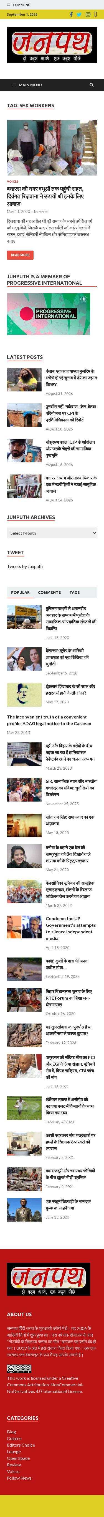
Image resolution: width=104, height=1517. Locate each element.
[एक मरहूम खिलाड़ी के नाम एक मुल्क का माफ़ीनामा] (24, 1201)
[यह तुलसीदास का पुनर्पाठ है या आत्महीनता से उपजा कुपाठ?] (24, 1026)
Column (14, 1438)
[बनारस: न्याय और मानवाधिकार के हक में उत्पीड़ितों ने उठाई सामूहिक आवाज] (24, 477)
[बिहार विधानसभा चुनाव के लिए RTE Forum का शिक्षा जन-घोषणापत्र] (24, 991)
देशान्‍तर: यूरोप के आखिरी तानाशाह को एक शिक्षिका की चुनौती (67, 657)
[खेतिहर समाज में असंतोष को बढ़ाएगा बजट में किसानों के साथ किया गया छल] (24, 1099)
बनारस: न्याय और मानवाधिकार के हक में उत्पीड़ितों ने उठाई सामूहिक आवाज (71, 484)
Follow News (19, 1477)
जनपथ (43, 211)
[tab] (20, 592)
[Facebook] (71, 15)
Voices (13, 181)
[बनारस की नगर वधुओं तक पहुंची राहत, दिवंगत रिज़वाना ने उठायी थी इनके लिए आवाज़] (52, 150)
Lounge (14, 1451)
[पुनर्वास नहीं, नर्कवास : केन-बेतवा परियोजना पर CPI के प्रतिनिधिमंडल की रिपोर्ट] (24, 406)
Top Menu (21, 5)
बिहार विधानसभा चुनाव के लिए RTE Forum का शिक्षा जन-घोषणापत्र (69, 998)
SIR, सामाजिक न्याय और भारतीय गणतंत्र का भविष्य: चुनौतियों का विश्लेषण (71, 787)
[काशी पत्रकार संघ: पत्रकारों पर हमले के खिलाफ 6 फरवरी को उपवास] (24, 1135)
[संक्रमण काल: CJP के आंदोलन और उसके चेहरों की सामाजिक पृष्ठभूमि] (24, 442)
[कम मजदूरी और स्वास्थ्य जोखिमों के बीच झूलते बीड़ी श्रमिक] (24, 1170)
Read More (20, 255)
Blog (11, 1431)
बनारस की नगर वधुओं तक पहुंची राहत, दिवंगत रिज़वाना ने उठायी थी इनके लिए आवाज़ (45, 196)
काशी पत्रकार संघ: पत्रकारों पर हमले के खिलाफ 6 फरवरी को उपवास (70, 1141)
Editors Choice (21, 1444)
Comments (49, 592)
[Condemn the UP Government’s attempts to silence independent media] (24, 918)
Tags (74, 592)
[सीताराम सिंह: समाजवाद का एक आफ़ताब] (24, 816)
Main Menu (30, 85)
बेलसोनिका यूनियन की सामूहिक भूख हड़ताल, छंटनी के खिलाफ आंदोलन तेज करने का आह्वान (70, 889)
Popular (20, 592)
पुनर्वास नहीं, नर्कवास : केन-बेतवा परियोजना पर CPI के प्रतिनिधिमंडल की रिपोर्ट (71, 413)
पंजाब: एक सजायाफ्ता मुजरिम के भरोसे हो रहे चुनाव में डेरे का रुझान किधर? (71, 377)
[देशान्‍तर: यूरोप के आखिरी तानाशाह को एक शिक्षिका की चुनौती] (24, 650)
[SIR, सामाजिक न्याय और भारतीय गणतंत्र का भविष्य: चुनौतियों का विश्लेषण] (24, 781)
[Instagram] (88, 15)
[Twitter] (79, 15)
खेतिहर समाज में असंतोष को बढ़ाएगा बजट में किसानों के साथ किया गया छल (70, 1106)
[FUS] (95, 15)
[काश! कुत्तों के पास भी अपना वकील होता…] (24, 960)
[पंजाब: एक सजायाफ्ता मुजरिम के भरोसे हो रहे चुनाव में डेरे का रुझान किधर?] (24, 371)
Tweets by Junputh (25, 566)
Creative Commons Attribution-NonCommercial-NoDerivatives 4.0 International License (45, 1384)
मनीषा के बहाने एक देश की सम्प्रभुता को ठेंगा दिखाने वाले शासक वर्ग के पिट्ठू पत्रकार (68, 854)
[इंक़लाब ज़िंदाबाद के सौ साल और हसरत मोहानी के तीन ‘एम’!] (24, 686)
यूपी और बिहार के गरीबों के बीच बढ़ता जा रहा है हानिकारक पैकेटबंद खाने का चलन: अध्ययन (70, 752)
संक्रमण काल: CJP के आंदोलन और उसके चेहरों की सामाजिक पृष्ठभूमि (70, 448)
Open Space (18, 1458)
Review (14, 1464)
